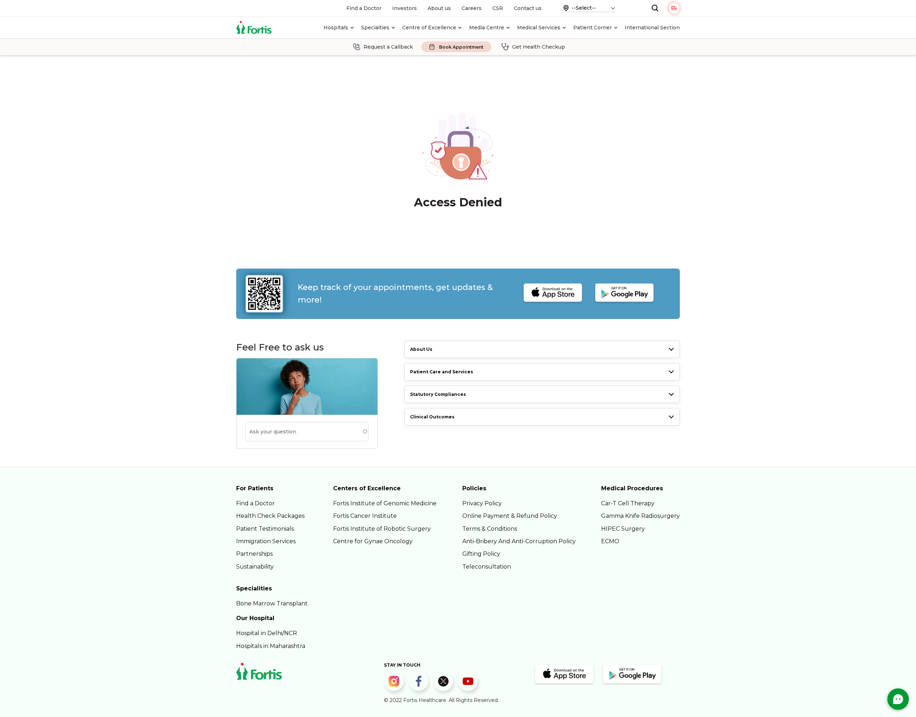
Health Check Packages (270, 515)
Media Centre (486, 27)
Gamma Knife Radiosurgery (640, 515)
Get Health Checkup (538, 47)
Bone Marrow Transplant (272, 603)
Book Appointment (461, 47)
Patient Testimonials (265, 528)
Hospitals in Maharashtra (270, 646)
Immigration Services (266, 541)
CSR (497, 8)
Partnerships (254, 553)
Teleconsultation (486, 566)
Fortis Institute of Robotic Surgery (382, 528)
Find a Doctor (363, 8)
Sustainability (255, 566)
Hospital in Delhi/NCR (266, 633)
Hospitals (335, 27)
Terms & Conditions (489, 528)
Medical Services (538, 27)
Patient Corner (592, 27)
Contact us (528, 8)
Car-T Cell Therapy (627, 503)
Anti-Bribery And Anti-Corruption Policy (519, 541)
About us (439, 8)
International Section (652, 27)
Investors (404, 8)
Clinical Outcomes (432, 416)
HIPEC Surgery (623, 528)
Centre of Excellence (429, 27)
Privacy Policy (482, 503)
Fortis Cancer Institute (365, 515)
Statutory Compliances (438, 394)
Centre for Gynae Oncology (373, 541)
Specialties (375, 27)
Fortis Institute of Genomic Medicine (385, 503)
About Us (421, 349)
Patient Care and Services (441, 371)
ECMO (610, 541)
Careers (472, 8)
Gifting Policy (481, 553)
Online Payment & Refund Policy (509, 515)
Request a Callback (388, 47)
